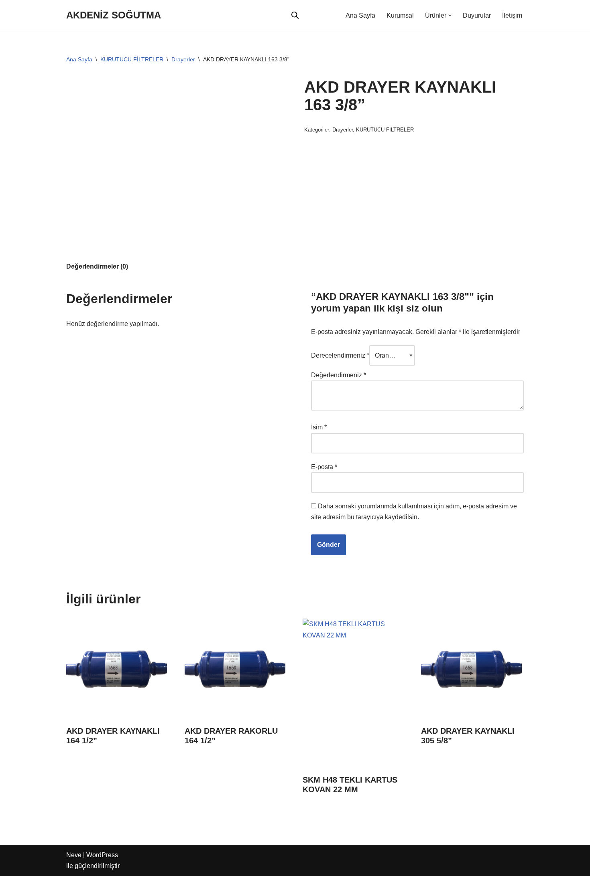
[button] (450, 15)
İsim (319, 427)
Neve (73, 855)
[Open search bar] (295, 15)
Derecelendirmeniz (340, 355)
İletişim (512, 15)
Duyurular (477, 15)
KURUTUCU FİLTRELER (131, 59)
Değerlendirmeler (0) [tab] (97, 266)
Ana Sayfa (360, 15)
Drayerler (183, 59)
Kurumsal (400, 15)
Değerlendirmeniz (338, 375)
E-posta (324, 466)
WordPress (102, 855)
